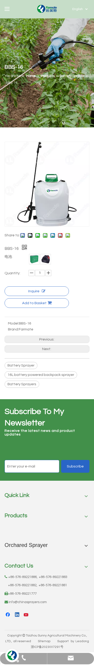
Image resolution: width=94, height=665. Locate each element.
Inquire (33, 291)
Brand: (13, 329)
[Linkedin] (17, 615)
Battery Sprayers (22, 384)
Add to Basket (34, 303)
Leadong (82, 641)
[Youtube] (26, 615)
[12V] (34, 259)
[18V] (45, 259)
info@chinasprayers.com (28, 602)
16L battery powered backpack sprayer (41, 375)
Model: (13, 323)
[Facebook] (8, 615)
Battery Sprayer (21, 365)
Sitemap (44, 641)
